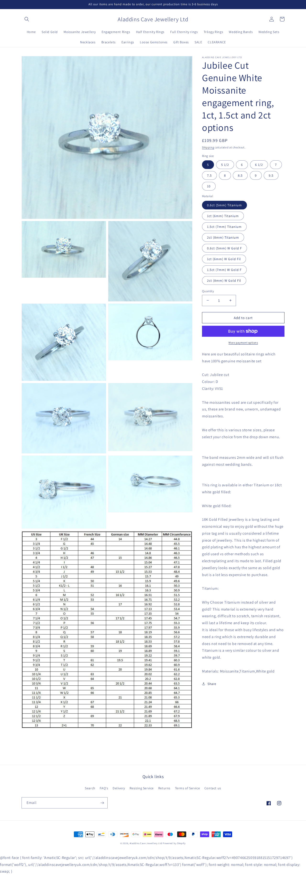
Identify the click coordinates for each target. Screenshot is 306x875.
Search (90, 788)
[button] (27, 19)
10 (209, 186)
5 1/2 (225, 165)
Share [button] (212, 683)
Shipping (208, 147)
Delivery (119, 788)
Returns (164, 788)
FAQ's (104, 788)
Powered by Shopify (174, 843)
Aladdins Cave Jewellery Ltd (146, 843)
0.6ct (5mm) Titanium (224, 205)
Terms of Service (187, 788)
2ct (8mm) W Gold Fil (224, 280)
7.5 (209, 175)
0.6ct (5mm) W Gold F (224, 248)
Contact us (212, 788)
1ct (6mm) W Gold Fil (224, 259)
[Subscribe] (102, 802)
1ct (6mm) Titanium (223, 215)
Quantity (208, 291)
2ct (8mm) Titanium (223, 237)
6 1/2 (259, 165)
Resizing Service (142, 788)
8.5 (240, 175)
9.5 (271, 175)
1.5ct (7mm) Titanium (224, 226)
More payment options (243, 342)
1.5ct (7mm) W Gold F (224, 269)
